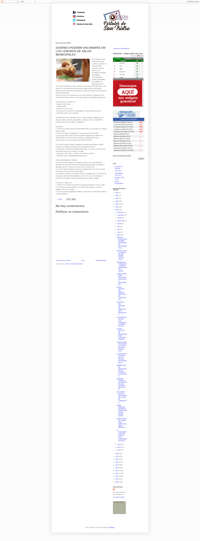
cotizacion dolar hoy (119, 502)
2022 (117, 204)
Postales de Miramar (119, 167)
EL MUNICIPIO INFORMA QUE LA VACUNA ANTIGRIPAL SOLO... (122, 358)
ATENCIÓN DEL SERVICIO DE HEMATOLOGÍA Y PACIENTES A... (121, 308)
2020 (117, 210)
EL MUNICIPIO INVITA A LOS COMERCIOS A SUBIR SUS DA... (121, 321)
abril (118, 235)
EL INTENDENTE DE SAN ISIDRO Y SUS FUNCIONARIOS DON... (122, 435)
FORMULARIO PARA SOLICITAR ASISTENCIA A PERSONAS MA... (122, 279)
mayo (119, 232)
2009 (117, 482)
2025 (117, 195)
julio (118, 226)
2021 (117, 207)
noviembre (120, 215)
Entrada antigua (101, 260)
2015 (117, 465)
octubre (119, 218)
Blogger (111, 527)
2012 (117, 473)
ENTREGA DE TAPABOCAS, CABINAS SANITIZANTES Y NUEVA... (122, 266)
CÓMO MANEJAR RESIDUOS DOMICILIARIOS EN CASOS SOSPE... (122, 410)
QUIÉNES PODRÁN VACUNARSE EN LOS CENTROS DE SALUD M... (122, 384)
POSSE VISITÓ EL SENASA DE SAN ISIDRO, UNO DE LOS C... (122, 255)
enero (119, 450)
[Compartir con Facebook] (73, 199)
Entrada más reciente (63, 260)
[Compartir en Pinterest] (75, 199)
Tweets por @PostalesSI (121, 48)
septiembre (121, 221)
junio (119, 229)
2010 (117, 479)
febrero (119, 447)
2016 (117, 462)
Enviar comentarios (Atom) (74, 264)
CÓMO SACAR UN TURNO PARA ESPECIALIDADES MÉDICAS (122, 423)
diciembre (120, 212)
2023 (117, 201)
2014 (117, 467)
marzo (119, 444)
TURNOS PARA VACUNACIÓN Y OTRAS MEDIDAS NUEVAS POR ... (122, 346)
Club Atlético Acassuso (119, 174)
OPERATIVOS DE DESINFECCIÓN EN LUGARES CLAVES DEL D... (122, 370)
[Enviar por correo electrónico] (67, 199)
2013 (117, 470)
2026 (117, 192)
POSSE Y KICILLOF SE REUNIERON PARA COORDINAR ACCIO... (122, 334)
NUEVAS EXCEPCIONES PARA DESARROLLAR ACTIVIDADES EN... (122, 243)
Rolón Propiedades (119, 182)
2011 (117, 476)
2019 (117, 453)
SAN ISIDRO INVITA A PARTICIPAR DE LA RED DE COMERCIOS (122, 397)
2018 (117, 456)
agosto (119, 223)
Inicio (83, 260)
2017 (117, 459)
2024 (117, 198)
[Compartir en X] (71, 199)
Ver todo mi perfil (118, 497)
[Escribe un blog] (69, 199)
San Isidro (118, 171)
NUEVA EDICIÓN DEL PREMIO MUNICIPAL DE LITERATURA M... (121, 293)
